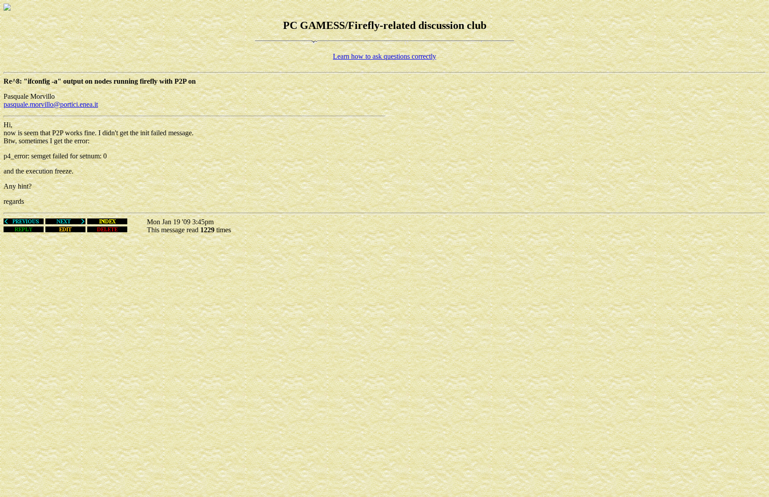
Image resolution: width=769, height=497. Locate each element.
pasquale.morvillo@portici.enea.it (51, 104)
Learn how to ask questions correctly (384, 56)
